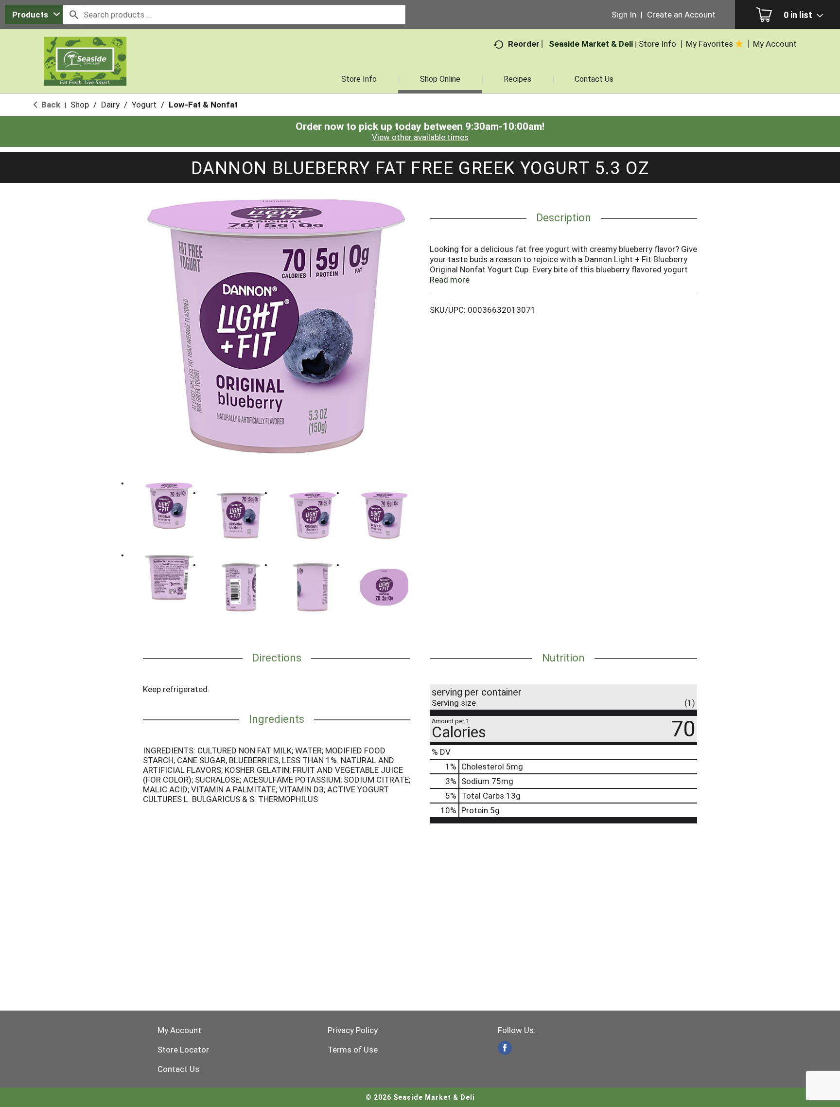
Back (49, 104)
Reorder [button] (524, 44)
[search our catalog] (73, 14)
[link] (505, 1048)
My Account (179, 1030)
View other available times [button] (420, 137)
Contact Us (178, 1069)
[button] (169, 506)
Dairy (110, 104)
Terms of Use (353, 1049)
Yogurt (144, 104)
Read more (450, 280)
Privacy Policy (353, 1030)
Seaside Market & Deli (591, 44)
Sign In (624, 14)
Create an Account (681, 14)
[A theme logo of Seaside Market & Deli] (85, 73)
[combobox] (34, 14)
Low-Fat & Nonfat (203, 104)
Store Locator (183, 1049)
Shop (79, 104)
